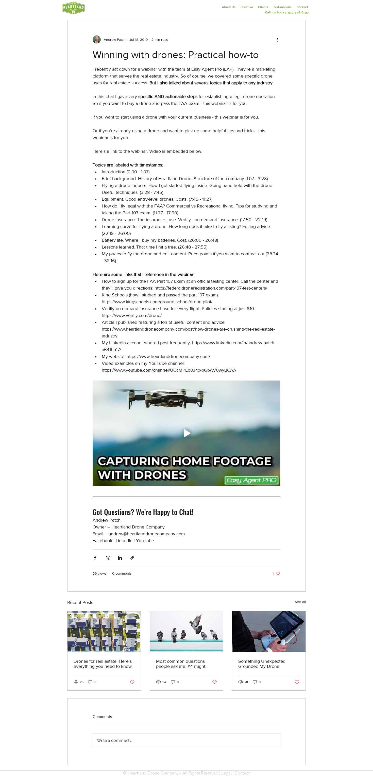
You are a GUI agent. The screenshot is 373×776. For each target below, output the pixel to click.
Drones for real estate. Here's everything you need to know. (103, 664)
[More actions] (277, 39)
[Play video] (186, 433)
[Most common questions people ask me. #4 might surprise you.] (186, 631)
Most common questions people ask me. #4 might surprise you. (180, 664)
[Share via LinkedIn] (119, 557)
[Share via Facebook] (95, 557)
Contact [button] (242, 772)
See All (300, 602)
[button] (302, 7)
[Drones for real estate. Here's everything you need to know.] (104, 631)
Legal (226, 772)
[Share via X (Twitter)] (107, 557)
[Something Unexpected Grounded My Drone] (269, 631)
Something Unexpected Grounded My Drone (261, 664)
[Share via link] (132, 557)
